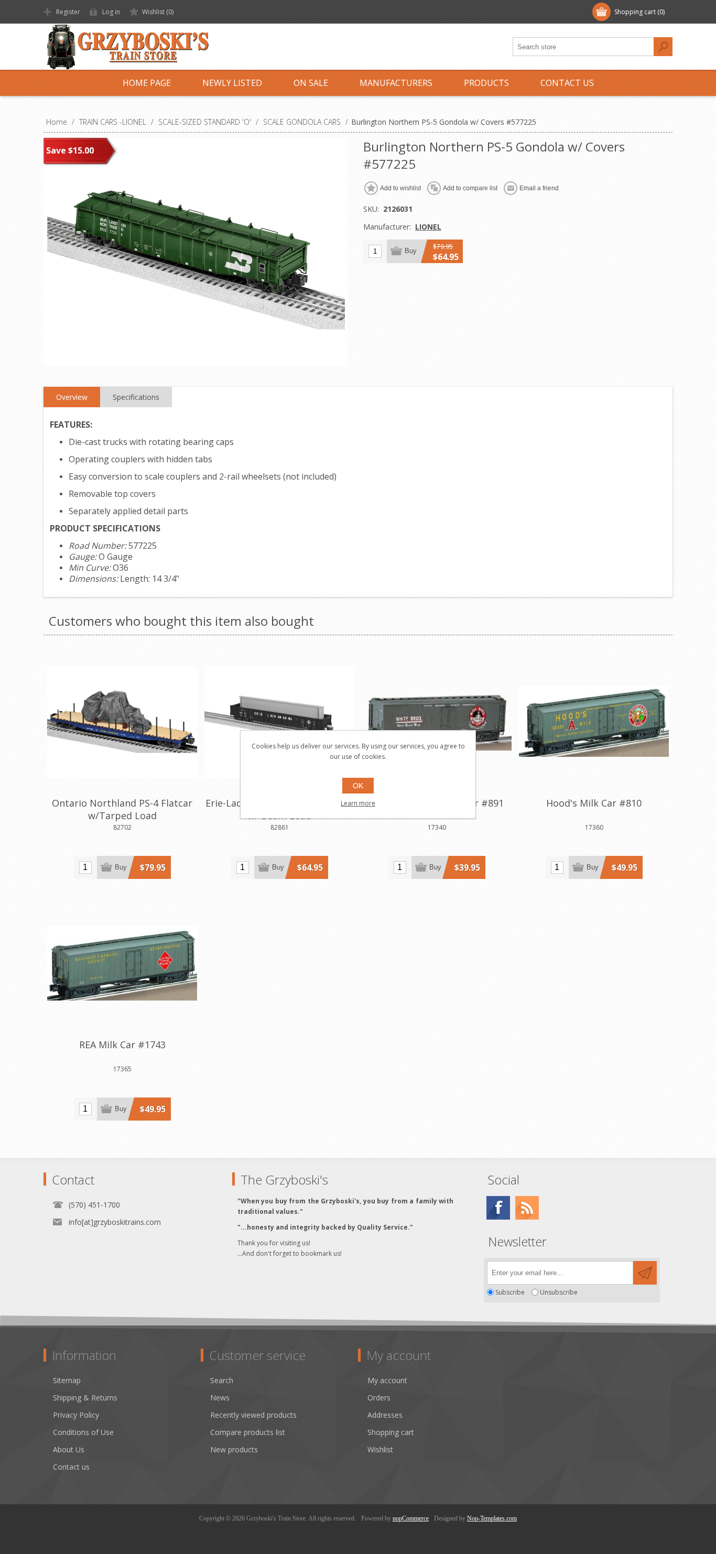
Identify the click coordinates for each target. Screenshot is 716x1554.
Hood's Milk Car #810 (594, 803)
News (220, 1398)
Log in (111, 11)
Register (68, 11)
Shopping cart (390, 1432)
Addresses (385, 1415)
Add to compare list (470, 188)
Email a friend (539, 188)
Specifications (136, 397)
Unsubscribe (559, 1292)
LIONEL (428, 227)
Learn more (358, 803)
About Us (68, 1449)
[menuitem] (127, 1380)
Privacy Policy (76, 1415)
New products (234, 1449)
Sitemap (67, 1380)
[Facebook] (498, 1208)
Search (663, 46)
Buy (411, 251)
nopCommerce (411, 1518)
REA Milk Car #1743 (122, 1044)
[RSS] (527, 1208)
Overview (72, 397)
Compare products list (247, 1432)
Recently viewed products (253, 1415)
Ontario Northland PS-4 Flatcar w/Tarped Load (122, 809)
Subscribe (510, 1292)
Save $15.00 (70, 150)
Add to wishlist (400, 188)
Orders (378, 1398)
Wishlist (380, 1449)
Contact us (71, 1467)
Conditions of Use (83, 1432)
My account (387, 1380)
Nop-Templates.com (492, 1518)
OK (358, 785)
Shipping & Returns (85, 1398)
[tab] (72, 397)
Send (645, 1273)
